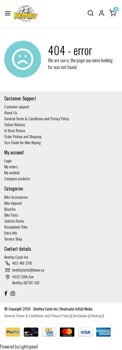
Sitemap (96, 315)
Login (8, 160)
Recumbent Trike (16, 227)
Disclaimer (80, 315)
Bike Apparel (13, 203)
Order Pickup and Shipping (22, 136)
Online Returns (14, 124)
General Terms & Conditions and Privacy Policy (36, 118)
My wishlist (12, 172)
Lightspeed (29, 346)
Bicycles (10, 209)
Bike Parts (11, 215)
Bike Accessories (16, 197)
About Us (10, 112)
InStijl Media (83, 309)
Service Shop (13, 239)
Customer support (16, 106)
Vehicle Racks (14, 221)
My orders (11, 166)
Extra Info (10, 233)
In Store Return (14, 130)
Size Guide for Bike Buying (22, 142)
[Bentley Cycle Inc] (25, 13)
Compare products (17, 178)
